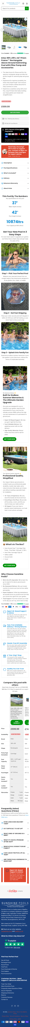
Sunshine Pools (12, 1012)
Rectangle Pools (6, 962)
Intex (12, 739)
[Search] (27, 8)
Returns (3, 995)
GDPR (19, 1019)
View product (17, 722)
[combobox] (15, 8)
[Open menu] (3, 3)
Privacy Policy (5, 1016)
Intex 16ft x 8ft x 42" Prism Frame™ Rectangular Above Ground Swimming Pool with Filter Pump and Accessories (16, 713)
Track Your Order (6, 984)
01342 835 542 (16, 156)
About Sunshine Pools (7, 986)
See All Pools (5, 960)
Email (9, 156)
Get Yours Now (9, 439)
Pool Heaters (5, 971)
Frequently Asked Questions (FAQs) (11, 988)
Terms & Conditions (15, 1016)
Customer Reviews (6, 997)
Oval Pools (4, 967)
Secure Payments (6, 990)
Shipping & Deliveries (7, 993)
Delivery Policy (13, 1019)
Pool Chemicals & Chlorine (9, 969)
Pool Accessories (6, 973)
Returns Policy (24, 1016)
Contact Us (4, 999)
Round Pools (5, 964)
